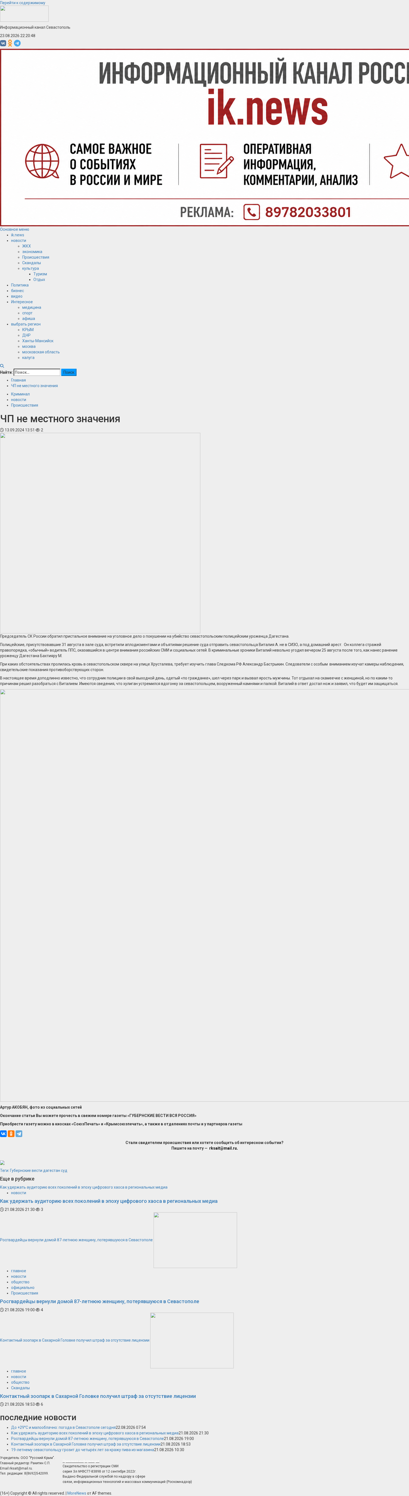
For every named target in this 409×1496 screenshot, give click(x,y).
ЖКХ (26, 246)
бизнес (17, 290)
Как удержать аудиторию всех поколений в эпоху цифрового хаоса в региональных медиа (83, 1187)
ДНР (26, 335)
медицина (31, 307)
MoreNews (76, 1493)
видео (17, 296)
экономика (32, 251)
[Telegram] (19, 1133)
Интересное (22, 302)
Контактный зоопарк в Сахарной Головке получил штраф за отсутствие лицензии (74, 1340)
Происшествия (35, 257)
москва (29, 346)
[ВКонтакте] (3, 1133)
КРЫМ (28, 329)
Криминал (20, 394)
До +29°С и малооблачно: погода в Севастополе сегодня (63, 1427)
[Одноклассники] (11, 1133)
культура (30, 268)
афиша (28, 318)
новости (18, 240)
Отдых (39, 279)
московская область (41, 352)
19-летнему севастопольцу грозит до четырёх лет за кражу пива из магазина (82, 1450)
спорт (27, 313)
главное (18, 1271)
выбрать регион (26, 324)
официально (23, 1287)
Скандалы (31, 263)
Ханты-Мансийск (37, 341)
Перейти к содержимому (22, 3)
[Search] (2, 366)
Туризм (40, 274)
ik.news (17, 235)
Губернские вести (26, 1170)
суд (64, 1170)
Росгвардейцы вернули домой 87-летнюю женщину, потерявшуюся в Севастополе (76, 1240)
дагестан (51, 1170)
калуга (28, 357)
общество (20, 1282)
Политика (20, 285)
